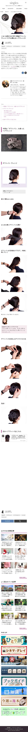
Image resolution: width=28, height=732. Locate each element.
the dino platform (16, 730)
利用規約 (8, 727)
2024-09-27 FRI (8, 43)
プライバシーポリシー (16, 727)
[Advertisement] (14, 463)
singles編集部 (8, 42)
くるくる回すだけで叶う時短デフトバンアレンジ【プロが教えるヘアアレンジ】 (13, 37)
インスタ (13, 66)
